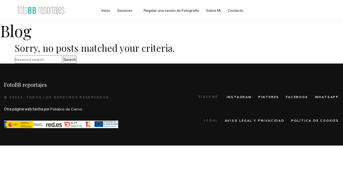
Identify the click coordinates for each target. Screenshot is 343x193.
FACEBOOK (297, 97)
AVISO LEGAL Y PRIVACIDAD (255, 121)
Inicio (106, 10)
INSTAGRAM (239, 97)
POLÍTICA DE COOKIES (315, 121)
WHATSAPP (327, 97)
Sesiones (125, 10)
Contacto (235, 10)
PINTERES (268, 97)
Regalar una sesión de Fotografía (171, 10)
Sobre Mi (213, 10)
